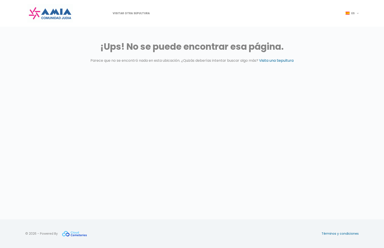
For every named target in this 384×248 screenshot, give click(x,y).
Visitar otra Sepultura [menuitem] (131, 13)
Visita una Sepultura (276, 60)
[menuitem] (350, 13)
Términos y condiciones (340, 233)
